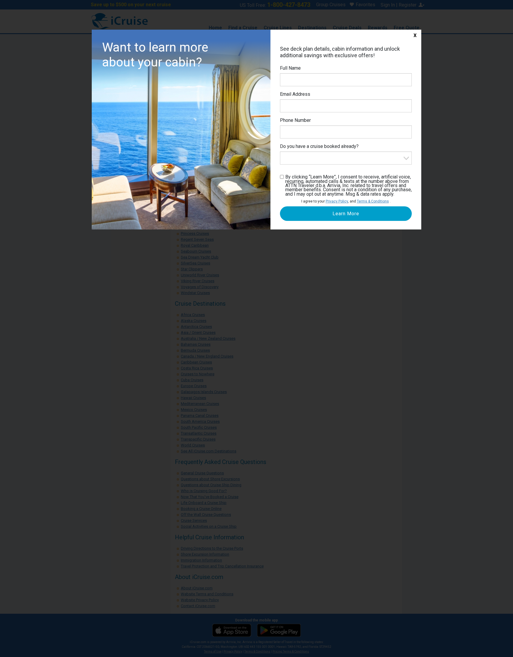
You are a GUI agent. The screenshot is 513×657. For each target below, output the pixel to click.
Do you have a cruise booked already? (319, 146)
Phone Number (295, 120)
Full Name (290, 68)
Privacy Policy (337, 201)
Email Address (295, 94)
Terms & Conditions (373, 201)
